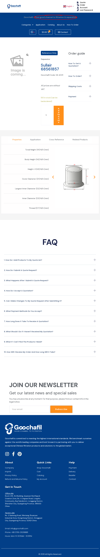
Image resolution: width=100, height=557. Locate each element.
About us (61, 25)
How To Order (73, 25)
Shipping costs (75, 86)
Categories (26, 25)
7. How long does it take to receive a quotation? (26, 321)
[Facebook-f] (13, 454)
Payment (72, 96)
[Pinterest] (19, 454)
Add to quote (59, 115)
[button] (79, 66)
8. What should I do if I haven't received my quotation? (28, 331)
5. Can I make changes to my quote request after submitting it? (33, 301)
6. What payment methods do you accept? (23, 311)
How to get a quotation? (74, 64)
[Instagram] (7, 454)
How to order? (75, 76)
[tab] (17, 139)
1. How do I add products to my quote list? (23, 260)
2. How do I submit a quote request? (20, 270)
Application (40, 25)
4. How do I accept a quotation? (18, 291)
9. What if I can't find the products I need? (23, 342)
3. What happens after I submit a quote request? (26, 280)
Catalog (51, 25)
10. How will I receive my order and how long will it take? (29, 352)
